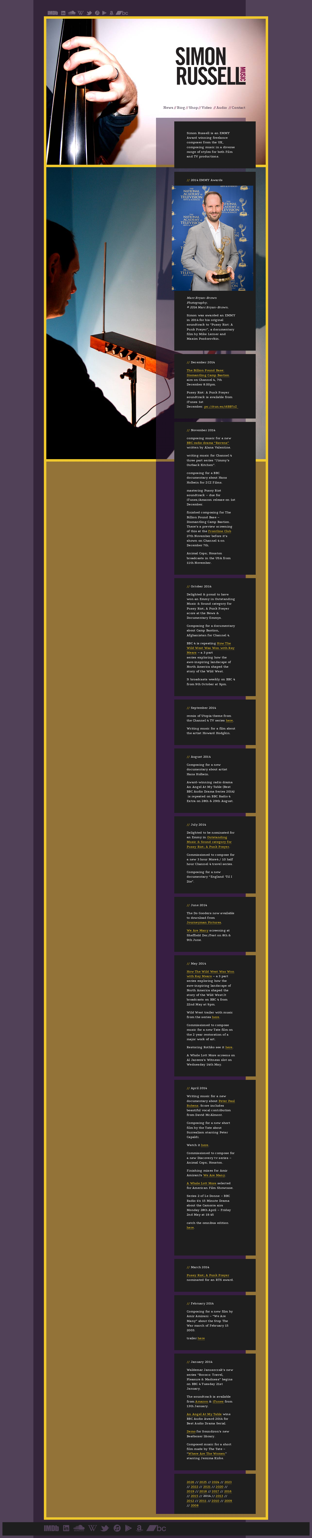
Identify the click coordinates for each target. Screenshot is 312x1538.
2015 (194, 1496)
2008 (194, 1505)
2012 (190, 1500)
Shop (193, 108)
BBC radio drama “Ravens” (208, 443)
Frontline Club (219, 531)
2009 (228, 1500)
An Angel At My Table (204, 1414)
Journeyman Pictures (204, 922)
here (229, 720)
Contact (238, 108)
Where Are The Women (206, 1453)
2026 (190, 1482)
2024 (215, 1482)
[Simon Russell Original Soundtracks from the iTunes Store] (97, 14)
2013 (219, 1496)
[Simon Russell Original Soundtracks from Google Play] (104, 14)
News (168, 108)
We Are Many (197, 930)
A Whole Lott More (201, 1183)
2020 (219, 1486)
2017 (215, 1491)
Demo (191, 1431)
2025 (203, 1482)
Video (207, 108)
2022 (194, 1486)
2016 (228, 1491)
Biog (181, 108)
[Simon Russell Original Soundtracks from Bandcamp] (122, 14)
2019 (190, 1491)
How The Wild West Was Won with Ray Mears (210, 648)
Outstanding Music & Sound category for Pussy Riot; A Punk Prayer (209, 842)
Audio (221, 108)
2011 (202, 1500)
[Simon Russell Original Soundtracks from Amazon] (111, 14)
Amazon (201, 1401)
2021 (207, 1486)
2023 (228, 1482)
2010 (215, 1500)
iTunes (218, 1401)
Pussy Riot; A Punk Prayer (208, 1275)
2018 (203, 1491)
